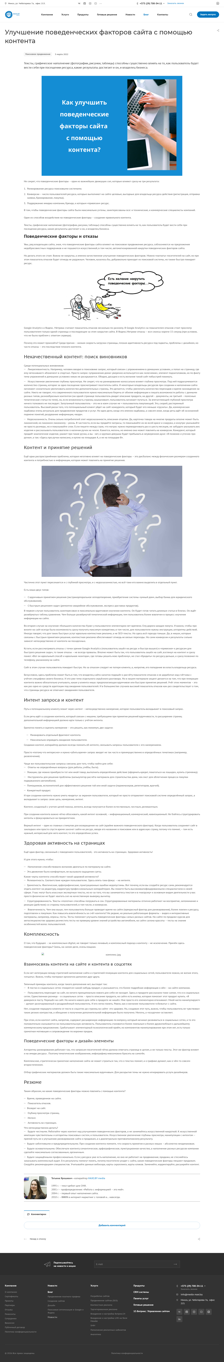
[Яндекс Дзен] (209, 1312)
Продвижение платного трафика (64, 1296)
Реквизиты (10, 1314)
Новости (52, 1285)
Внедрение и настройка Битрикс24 (108, 1313)
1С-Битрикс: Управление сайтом (151, 1311)
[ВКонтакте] (79, 3)
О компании (11, 1292)
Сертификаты (11, 1296)
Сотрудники (10, 1318)
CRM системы (141, 1292)
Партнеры (10, 1305)
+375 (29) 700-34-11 (151, 3)
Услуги (94, 1285)
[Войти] (217, 3)
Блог (50, 1292)
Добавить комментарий (112, 1225)
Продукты (139, 1285)
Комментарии (38, 1214)
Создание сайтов (56, 1301)
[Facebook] (84, 3)
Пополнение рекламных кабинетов (108, 1330)
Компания (10, 1285)
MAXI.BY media (96, 1178)
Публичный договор (15, 1327)
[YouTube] (95, 3)
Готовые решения (143, 1304)
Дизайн (51, 1305)
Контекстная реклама (101, 1305)
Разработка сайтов (100, 1296)
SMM (93, 1325)
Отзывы (9, 1309)
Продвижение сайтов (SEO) (104, 1300)
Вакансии (9, 1323)
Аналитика (96, 1334)
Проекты (9, 1301)
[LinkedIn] (179, 1319)
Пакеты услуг (141, 1298)
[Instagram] (90, 3)
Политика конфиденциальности (20, 1331)
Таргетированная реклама (104, 1309)
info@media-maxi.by (192, 1294)
